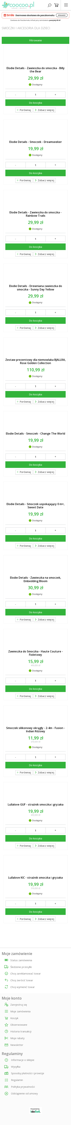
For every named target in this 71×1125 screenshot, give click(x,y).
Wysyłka (15, 1066)
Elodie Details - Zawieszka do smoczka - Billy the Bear (36, 70)
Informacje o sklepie (22, 1060)
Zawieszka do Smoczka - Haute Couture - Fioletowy (35, 653)
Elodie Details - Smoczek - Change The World (35, 433)
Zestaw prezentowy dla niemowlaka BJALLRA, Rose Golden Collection (35, 361)
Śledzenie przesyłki (21, 967)
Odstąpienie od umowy (24, 1093)
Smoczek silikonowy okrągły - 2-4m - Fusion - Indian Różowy (35, 729)
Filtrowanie (35, 40)
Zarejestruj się (18, 1004)
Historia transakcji (20, 1031)
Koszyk (14, 1018)
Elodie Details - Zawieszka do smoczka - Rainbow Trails (35, 214)
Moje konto (12, 998)
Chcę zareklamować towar (25, 973)
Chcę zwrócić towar (21, 980)
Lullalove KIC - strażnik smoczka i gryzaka (35, 877)
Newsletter (16, 1045)
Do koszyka (35, 102)
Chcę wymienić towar (22, 987)
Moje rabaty (17, 1038)
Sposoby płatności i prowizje (27, 1073)
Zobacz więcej (45, 110)
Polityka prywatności (22, 1086)
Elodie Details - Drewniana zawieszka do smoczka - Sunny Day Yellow (35, 287)
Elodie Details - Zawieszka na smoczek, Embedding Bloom (35, 579)
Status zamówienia (21, 960)
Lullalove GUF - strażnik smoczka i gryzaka (35, 804)
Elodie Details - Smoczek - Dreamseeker (35, 142)
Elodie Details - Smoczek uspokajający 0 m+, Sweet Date (35, 505)
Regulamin (16, 1080)
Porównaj (25, 110)
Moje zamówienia (20, 1011)
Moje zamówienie (17, 953)
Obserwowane (18, 1024)
